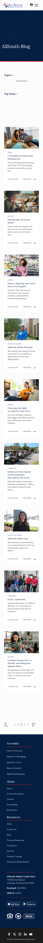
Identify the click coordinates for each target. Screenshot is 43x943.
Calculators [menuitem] (12, 845)
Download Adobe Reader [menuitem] (18, 862)
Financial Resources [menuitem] (15, 840)
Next (34, 723)
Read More (27, 179)
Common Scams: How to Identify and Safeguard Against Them (20, 663)
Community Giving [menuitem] (15, 794)
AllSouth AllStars (15, 344)
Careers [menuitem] (10, 799)
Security (11, 216)
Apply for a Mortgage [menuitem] (16, 756)
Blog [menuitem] (9, 835)
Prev (6, 726)
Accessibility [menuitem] (12, 804)
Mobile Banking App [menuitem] (16, 774)
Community (12, 468)
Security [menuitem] (10, 851)
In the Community (17, 599)
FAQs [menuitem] (9, 824)
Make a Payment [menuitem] (14, 768)
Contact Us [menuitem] (12, 829)
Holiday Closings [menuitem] (14, 856)
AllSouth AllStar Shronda (20, 347)
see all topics (21, 81)
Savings (10, 280)
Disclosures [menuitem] (12, 810)
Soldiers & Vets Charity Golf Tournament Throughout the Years (19, 474)
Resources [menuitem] (13, 817)
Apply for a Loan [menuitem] (14, 762)
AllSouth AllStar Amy (18, 538)
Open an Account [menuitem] (14, 751)
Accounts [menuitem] (13, 743)
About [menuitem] (11, 781)
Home (10, 152)
